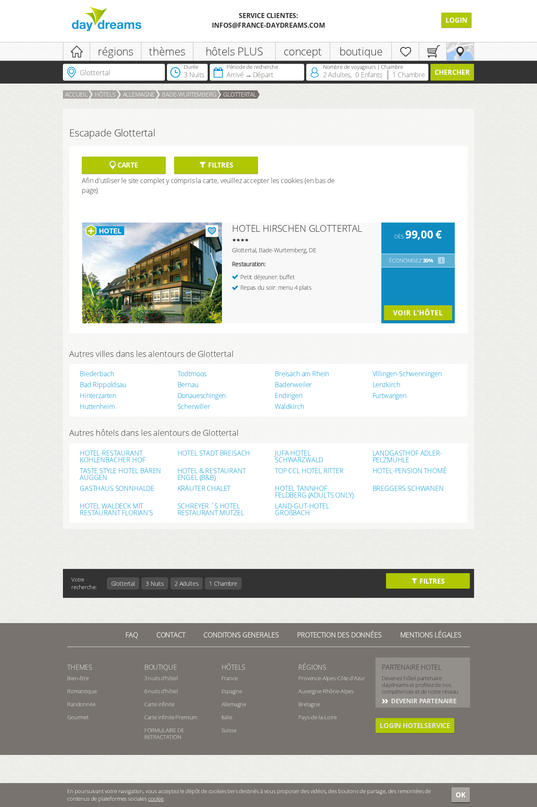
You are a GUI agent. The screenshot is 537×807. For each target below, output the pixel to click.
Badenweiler (293, 384)
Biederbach (97, 373)
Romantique (81, 691)
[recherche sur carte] (460, 51)
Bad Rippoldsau (103, 384)
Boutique (160, 667)
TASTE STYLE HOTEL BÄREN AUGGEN (120, 474)
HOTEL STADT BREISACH (213, 454)
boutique (361, 51)
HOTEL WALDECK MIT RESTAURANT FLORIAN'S (116, 509)
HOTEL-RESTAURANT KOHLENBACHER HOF (112, 456)
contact (170, 634)
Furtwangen (390, 395)
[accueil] (76, 51)
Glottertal (239, 94)
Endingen (288, 395)
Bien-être (78, 678)
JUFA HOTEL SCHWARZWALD (299, 456)
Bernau (187, 384)
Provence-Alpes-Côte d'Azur (331, 678)
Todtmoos (192, 373)
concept (303, 51)
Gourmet (78, 717)
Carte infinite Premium (170, 717)
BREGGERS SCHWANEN (408, 489)
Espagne (232, 691)
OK (461, 794)
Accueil (76, 94)
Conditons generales (241, 634)
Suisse (229, 730)
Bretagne (309, 704)
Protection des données (339, 634)
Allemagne (139, 94)
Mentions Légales (430, 634)
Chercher (452, 72)
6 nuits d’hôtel (161, 691)
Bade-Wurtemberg (189, 94)
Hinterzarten (98, 395)
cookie (156, 798)
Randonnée (81, 704)
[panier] (432, 51)
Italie (227, 717)
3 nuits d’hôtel (161, 678)
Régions (312, 667)
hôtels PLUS (234, 51)
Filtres (219, 165)
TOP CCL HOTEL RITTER (309, 471)
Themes (79, 667)
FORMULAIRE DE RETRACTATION (164, 733)
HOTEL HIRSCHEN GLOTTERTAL (297, 228)
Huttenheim (97, 406)
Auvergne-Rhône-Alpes (326, 691)
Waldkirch (289, 406)
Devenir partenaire (422, 701)
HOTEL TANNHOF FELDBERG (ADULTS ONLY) (314, 491)
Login (456, 20)
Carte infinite (159, 704)
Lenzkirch (387, 384)
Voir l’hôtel (418, 312)
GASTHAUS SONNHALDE (117, 489)
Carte (127, 165)
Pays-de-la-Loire (317, 717)
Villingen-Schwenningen (407, 373)
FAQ (131, 634)
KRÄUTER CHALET (204, 489)
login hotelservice (415, 725)
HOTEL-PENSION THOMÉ (410, 471)
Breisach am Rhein (302, 373)
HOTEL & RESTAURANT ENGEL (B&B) (211, 474)
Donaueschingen (201, 395)
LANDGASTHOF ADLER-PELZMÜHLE (407, 456)
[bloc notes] (405, 51)
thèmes (167, 51)
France (230, 678)
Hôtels (105, 94)
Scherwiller (193, 406)
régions (115, 51)
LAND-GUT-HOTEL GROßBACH (302, 509)
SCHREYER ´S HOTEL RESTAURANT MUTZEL (210, 509)
